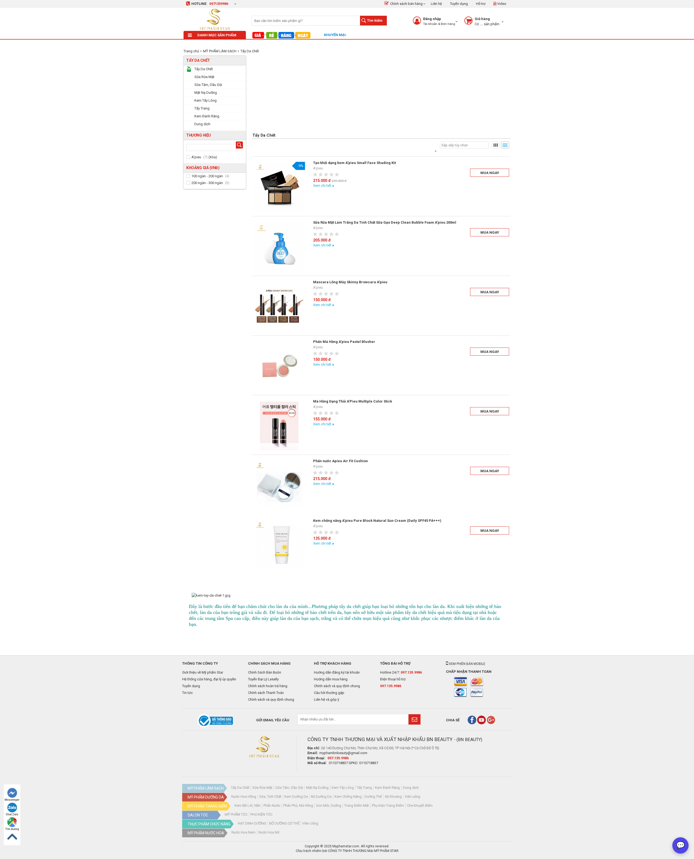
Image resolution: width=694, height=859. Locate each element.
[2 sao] (321, 175)
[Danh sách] (505, 145)
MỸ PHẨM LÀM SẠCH (219, 51)
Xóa (213, 157)
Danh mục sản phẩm (216, 35)
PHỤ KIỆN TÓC (261, 814)
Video (501, 4)
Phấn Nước (272, 805)
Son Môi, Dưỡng (328, 805)
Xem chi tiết (322, 186)
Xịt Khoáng (393, 796)
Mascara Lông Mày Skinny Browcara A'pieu (350, 282)
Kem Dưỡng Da (296, 796)
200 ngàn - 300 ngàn (207, 183)
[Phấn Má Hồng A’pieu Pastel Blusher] (279, 366)
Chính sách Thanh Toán (266, 693)
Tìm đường (12, 829)
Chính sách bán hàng (406, 4)
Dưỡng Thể (373, 796)
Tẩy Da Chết (249, 51)
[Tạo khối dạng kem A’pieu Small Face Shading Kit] (279, 187)
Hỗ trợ (480, 4)
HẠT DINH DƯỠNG (252, 823)
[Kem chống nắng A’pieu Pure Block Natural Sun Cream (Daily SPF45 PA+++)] (279, 545)
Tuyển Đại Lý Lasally (263, 679)
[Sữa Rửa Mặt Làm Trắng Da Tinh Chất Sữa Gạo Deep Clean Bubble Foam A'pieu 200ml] (279, 247)
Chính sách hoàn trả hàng (267, 686)
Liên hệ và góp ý (326, 699)
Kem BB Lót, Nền (247, 805)
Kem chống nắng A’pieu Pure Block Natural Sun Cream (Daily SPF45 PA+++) (377, 521)
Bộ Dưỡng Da (321, 796)
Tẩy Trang (364, 788)
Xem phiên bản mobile (466, 664)
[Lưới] (495, 145)
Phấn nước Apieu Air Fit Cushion (340, 461)
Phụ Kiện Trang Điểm (388, 805)
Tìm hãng (240, 146)
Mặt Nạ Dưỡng (317, 788)
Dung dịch (411, 788)
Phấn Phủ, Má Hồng (298, 805)
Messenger (12, 799)
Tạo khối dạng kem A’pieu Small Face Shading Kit (354, 163)
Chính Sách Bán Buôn (264, 672)
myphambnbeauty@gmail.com (343, 753)
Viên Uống (310, 823)
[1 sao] (316, 175)
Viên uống (412, 796)
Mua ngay (489, 173)
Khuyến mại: (335, 35)
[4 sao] (332, 175)
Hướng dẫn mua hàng (331, 679)
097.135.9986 (411, 672)
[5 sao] (337, 175)
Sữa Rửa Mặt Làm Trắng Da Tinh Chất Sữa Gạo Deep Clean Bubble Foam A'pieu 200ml (384, 222)
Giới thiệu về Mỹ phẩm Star (202, 672)
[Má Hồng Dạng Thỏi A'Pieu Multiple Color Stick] (279, 426)
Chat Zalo (12, 814)
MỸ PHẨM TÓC (236, 814)
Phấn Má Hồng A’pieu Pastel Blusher (344, 342)
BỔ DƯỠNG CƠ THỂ (284, 823)
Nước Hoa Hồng (243, 796)
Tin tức (187, 693)
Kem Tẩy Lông (343, 788)
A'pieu (196, 157)
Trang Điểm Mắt (356, 805)
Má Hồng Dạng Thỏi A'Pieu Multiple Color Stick (352, 401)
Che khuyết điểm (420, 805)
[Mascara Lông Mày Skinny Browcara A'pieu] (279, 306)
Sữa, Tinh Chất (270, 796)
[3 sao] (326, 175)
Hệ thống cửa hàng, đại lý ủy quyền (209, 679)
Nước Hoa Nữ (268, 832)
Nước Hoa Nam (243, 832)
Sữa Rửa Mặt (262, 788)
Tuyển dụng (459, 4)
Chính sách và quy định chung (271, 699)
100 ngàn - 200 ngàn (207, 176)
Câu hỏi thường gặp (329, 693)
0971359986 (218, 4)
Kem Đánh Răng (387, 788)
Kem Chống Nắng (348, 796)
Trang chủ (191, 51)
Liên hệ (436, 4)
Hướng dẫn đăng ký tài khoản (337, 672)
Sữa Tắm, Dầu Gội (289, 788)
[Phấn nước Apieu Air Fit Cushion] (279, 485)
